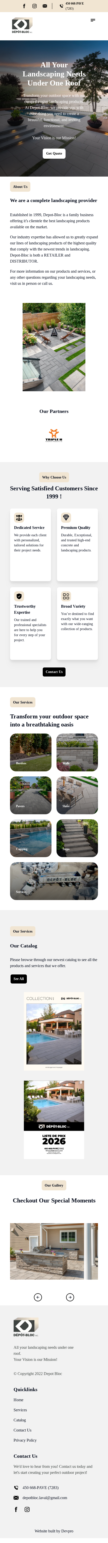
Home (18, 1400)
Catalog (20, 1420)
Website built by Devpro (54, 1531)
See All (19, 979)
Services (20, 1410)
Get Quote (54, 153)
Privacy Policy (25, 1440)
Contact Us (54, 672)
